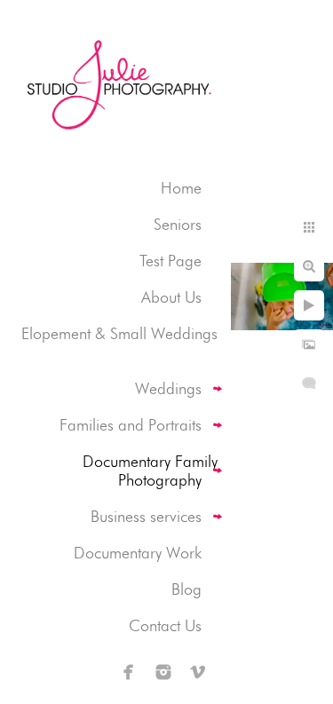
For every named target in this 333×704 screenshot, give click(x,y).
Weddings (168, 388)
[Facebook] (129, 672)
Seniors (178, 224)
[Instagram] (163, 672)
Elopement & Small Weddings (119, 333)
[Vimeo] (198, 672)
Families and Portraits (130, 424)
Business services (146, 516)
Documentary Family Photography (150, 470)
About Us (171, 297)
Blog (186, 589)
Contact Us (165, 625)
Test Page (170, 260)
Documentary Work (138, 552)
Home (181, 187)
